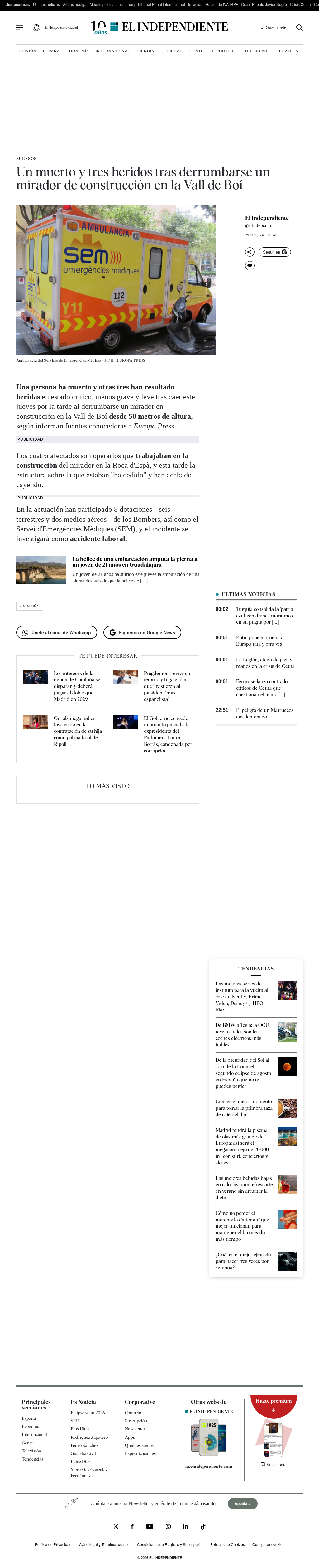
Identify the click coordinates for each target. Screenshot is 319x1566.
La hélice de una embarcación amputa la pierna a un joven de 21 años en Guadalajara (135, 562)
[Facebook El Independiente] (132, 1527)
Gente (196, 50)
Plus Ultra (80, 1428)
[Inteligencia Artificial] (209, 1454)
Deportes (221, 50)
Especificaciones (140, 1453)
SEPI (75, 1420)
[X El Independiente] (115, 1527)
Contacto (133, 1412)
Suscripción (136, 1420)
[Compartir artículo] (250, 252)
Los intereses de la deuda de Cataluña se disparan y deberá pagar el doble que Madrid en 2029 (77, 686)
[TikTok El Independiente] (203, 1527)
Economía (77, 50)
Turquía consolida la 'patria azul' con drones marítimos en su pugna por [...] (264, 615)
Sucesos (26, 158)
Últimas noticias (46, 4)
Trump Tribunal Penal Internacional (155, 4)
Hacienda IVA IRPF (222, 4)
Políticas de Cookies (227, 1544)
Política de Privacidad (53, 1544)
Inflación (195, 4)
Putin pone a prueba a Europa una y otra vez (259, 641)
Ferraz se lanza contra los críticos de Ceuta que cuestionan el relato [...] (263, 688)
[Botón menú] (19, 28)
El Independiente (267, 218)
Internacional (113, 50)
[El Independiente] (159, 27)
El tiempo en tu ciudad (61, 27)
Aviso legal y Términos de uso (104, 1544)
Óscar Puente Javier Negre (264, 4)
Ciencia (145, 50)
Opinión (27, 50)
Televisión (286, 50)
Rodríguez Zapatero (89, 1437)
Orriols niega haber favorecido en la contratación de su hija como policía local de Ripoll (78, 731)
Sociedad (172, 50)
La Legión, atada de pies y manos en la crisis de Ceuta (265, 663)
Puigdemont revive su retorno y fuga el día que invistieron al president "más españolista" (167, 686)
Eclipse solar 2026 (88, 1412)
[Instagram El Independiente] (168, 1527)
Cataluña (29, 606)
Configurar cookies (268, 1544)
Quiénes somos (139, 1445)
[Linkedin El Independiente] (185, 1527)
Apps (130, 1437)
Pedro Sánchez (84, 1445)
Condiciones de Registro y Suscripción (170, 1544)
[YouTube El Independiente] (149, 1527)
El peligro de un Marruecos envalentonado (264, 713)
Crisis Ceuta (300, 4)
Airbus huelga (75, 4)
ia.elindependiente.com (208, 1466)
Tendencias (253, 50)
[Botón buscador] (299, 27)
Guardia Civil (83, 1453)
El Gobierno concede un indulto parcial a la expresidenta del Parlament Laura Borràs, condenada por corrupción (168, 734)
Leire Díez (80, 1461)
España (51, 50)
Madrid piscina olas (106, 4)
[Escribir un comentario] (250, 265)
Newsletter (135, 1428)
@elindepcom (258, 225)
